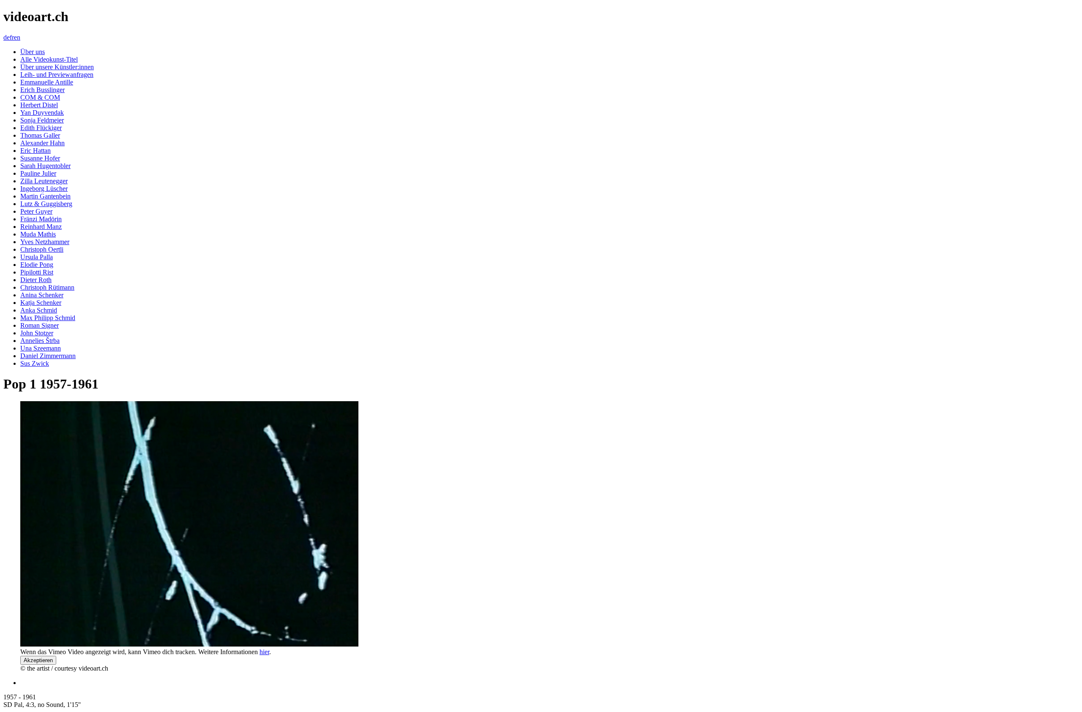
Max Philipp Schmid (47, 317)
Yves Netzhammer (44, 241)
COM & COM (40, 97)
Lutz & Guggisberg (46, 203)
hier (264, 651)
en (17, 37)
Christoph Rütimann (47, 287)
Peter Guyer (36, 211)
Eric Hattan (35, 150)
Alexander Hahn (42, 143)
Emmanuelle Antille (46, 82)
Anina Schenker (41, 295)
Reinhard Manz (41, 226)
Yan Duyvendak (42, 112)
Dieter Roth (36, 279)
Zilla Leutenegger (44, 181)
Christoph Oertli (41, 249)
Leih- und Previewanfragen (56, 74)
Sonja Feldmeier (42, 120)
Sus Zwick (34, 363)
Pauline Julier (38, 173)
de (6, 37)
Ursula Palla (36, 257)
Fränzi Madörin (41, 219)
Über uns (32, 51)
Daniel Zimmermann (48, 355)
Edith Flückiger (41, 127)
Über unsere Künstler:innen (57, 67)
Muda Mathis (38, 234)
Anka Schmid (38, 310)
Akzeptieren (38, 660)
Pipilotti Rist (36, 272)
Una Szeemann (40, 348)
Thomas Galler (40, 135)
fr (12, 37)
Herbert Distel (39, 105)
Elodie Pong (36, 264)
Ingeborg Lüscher (44, 188)
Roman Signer (39, 325)
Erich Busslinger (42, 89)
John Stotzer (36, 333)
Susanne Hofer (40, 158)
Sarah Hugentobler (45, 165)
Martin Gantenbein (45, 196)
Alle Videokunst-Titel (49, 59)
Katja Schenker (40, 302)
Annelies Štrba (40, 340)
